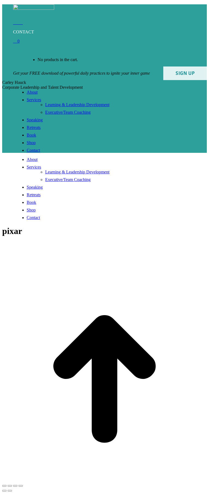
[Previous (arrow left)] (4, 491)
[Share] (10, 486)
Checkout (39, 50)
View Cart (22, 50)
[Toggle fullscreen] (15, 486)
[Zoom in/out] (21, 486)
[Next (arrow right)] (10, 491)
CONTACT (23, 32)
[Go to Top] (104, 479)
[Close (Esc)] (4, 486)
